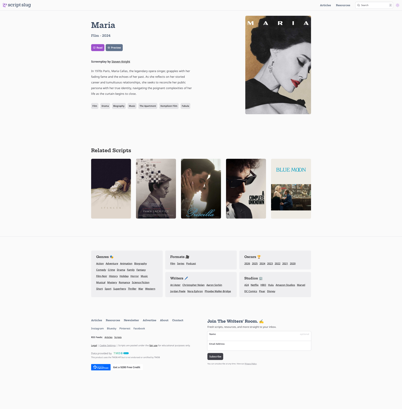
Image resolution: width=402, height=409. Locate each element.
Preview (116, 47)
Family (131, 270)
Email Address (217, 343)
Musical (100, 282)
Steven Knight (121, 61)
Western (150, 288)
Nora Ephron (195, 291)
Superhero (119, 288)
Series (180, 263)
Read (100, 47)
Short (99, 288)
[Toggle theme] (397, 5)
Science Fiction (140, 282)
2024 (262, 263)
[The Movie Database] (120, 353)
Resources (343, 5)
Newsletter (131, 320)
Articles (325, 5)
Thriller (132, 288)
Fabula (185, 105)
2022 (277, 263)
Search (376, 5)
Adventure (112, 263)
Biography (118, 105)
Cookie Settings (108, 345)
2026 (247, 263)
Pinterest (124, 328)
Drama (105, 105)
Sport (108, 288)
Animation (126, 263)
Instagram (97, 328)
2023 (270, 263)
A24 (246, 285)
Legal (94, 345)
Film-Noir (101, 276)
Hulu (271, 285)
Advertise (149, 320)
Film (94, 105)
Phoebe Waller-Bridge (218, 291)
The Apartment (148, 105)
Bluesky (111, 328)
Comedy (101, 270)
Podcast (191, 263)
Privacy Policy (251, 363)
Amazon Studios (285, 285)
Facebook (139, 328)
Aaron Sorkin (214, 285)
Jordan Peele (177, 291)
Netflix (255, 285)
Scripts (118, 337)
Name (259, 334)
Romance (124, 282)
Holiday (124, 276)
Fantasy (141, 270)
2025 (255, 263)
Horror (134, 276)
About (164, 320)
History (113, 276)
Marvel (301, 285)
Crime (111, 270)
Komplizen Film (168, 105)
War (140, 288)
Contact (177, 320)
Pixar (262, 291)
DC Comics (250, 291)
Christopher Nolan (193, 285)
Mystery (112, 282)
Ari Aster (175, 285)
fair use (153, 345)
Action (100, 263)
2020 (293, 263)
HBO (263, 285)
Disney (271, 291)
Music (132, 105)
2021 (285, 263)
